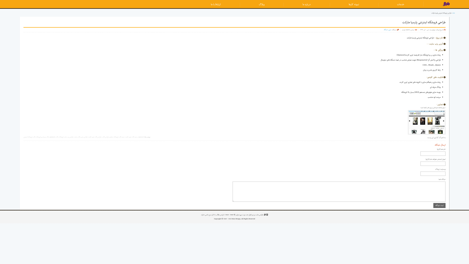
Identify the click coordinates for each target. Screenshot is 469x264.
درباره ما (307, 4)
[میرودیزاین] (446, 4)
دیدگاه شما (442, 179)
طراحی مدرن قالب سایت (80, 137)
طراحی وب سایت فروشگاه (66, 137)
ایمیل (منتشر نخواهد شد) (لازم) (436, 159)
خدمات (400, 4)
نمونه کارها (354, 4)
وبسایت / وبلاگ (440, 169)
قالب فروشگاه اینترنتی (29, 137)
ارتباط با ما (216, 4)
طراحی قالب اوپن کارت (94, 137)
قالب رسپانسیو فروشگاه (42, 137)
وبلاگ (262, 4)
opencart (141, 137)
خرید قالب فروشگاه (119, 137)
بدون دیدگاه (387, 29)
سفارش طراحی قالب (107, 137)
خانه (454, 13)
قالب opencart (54, 137)
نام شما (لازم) (441, 149)
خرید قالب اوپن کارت (131, 137)
